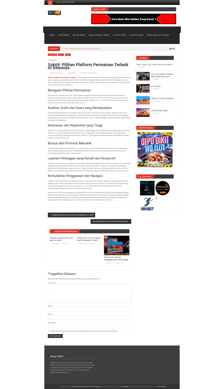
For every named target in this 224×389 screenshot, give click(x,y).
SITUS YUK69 (156, 86)
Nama (51, 306)
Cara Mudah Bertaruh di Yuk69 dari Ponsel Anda (110, 221)
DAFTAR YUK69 (79, 35)
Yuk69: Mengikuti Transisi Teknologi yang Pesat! (81, 49)
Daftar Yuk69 (99, 100)
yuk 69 (61, 55)
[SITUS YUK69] (143, 88)
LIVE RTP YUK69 (119, 35)
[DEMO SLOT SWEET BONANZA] (143, 100)
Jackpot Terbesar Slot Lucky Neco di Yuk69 (61, 239)
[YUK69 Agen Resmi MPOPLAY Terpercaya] (50, 29)
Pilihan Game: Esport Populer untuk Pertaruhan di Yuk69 (88, 239)
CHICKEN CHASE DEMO (159, 111)
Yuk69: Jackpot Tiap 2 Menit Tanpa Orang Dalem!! (154, 65)
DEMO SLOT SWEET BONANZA (162, 98)
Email (50, 314)
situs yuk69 (52, 55)
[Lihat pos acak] (173, 41)
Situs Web (51, 323)
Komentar (52, 283)
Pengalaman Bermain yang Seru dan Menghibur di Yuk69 (72, 215)
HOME (52, 35)
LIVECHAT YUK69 (136, 35)
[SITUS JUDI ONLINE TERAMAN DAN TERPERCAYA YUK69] (143, 76)
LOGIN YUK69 (63, 35)
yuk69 (68, 55)
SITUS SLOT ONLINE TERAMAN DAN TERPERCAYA (116, 258)
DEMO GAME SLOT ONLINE (158, 35)
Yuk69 (86, 186)
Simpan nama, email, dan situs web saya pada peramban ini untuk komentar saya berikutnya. (84, 331)
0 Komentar (71, 73)
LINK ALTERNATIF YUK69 (99, 35)
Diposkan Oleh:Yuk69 (56, 73)
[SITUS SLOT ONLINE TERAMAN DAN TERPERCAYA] (116, 245)
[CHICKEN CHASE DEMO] (143, 112)
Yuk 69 (90, 73)
